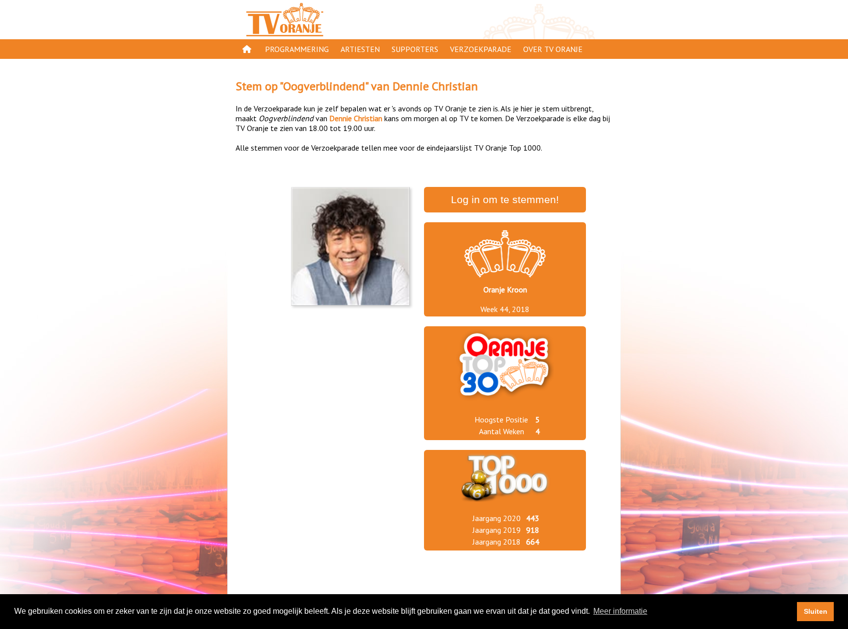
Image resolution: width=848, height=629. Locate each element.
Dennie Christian (435, 86)
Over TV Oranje (553, 49)
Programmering (297, 49)
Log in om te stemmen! (505, 200)
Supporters (415, 49)
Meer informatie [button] (620, 611)
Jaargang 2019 (497, 530)
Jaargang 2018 (497, 542)
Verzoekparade (480, 49)
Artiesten (360, 49)
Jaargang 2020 (497, 518)
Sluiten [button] (815, 611)
